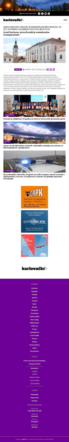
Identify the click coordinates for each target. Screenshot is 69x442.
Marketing (34, 394)
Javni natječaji (34, 383)
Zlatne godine (34, 316)
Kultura (34, 298)
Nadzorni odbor (35, 377)
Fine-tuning (34, 320)
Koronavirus (34, 351)
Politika (34, 294)
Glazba (34, 342)
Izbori (34, 348)
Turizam (34, 301)
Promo (34, 329)
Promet (34, 338)
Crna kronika (34, 335)
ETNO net (34, 326)
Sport (34, 304)
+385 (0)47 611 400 (34, 411)
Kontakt (34, 401)
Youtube (34, 427)
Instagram (34, 421)
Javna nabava (34, 380)
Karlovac (18, 69)
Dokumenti (34, 368)
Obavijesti (34, 310)
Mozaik (34, 307)
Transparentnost (34, 364)
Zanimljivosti (34, 332)
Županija (34, 291)
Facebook (34, 416)
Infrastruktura (34, 345)
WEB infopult (34, 323)
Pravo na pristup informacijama (34, 361)
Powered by (20, 439)
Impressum (34, 398)
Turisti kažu (34, 313)
